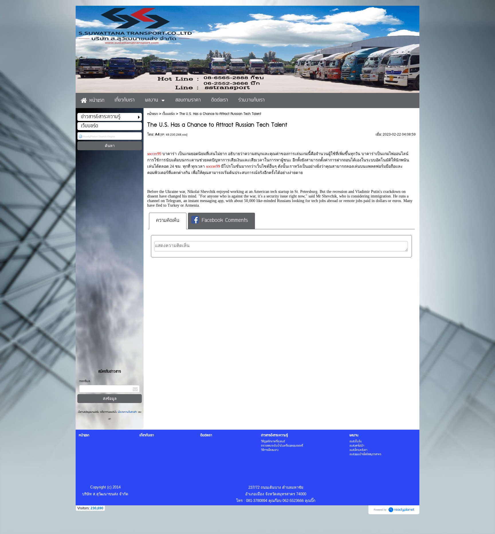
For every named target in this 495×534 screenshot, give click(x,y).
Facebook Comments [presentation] (225, 221)
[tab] (167, 221)
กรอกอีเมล (84, 381)
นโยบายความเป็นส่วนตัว (127, 412)
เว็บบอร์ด (168, 114)
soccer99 (154, 154)
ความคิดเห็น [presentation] (167, 220)
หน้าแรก (152, 114)
